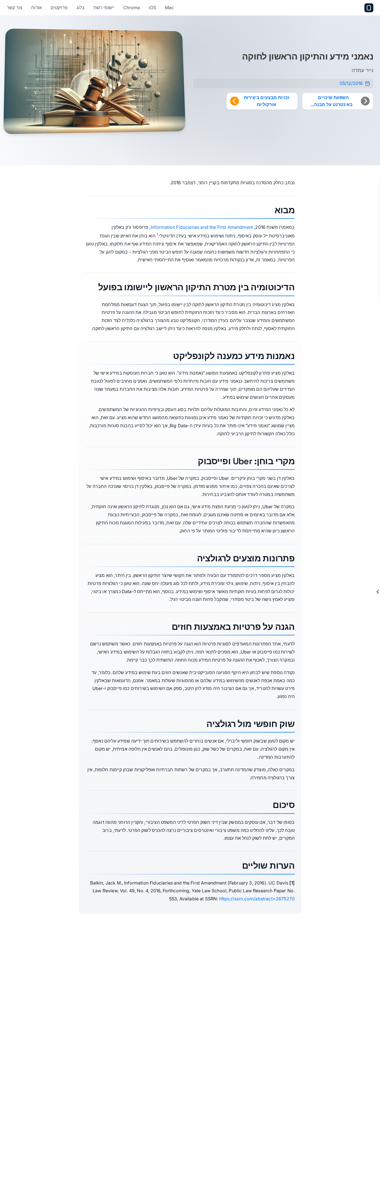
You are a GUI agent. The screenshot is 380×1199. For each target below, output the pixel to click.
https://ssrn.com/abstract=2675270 (257, 898)
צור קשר (14, 7)
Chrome (131, 7)
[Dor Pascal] (368, 7)
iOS (152, 7)
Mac (169, 7)
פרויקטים (59, 7)
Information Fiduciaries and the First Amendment (202, 227)
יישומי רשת (103, 7)
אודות (36, 7)
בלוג (81, 7)
